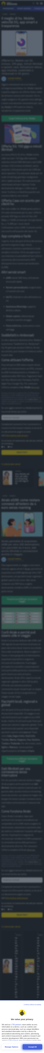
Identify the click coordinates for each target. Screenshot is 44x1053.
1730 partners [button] (16, 1025)
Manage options (11, 1047)
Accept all (32, 1047)
